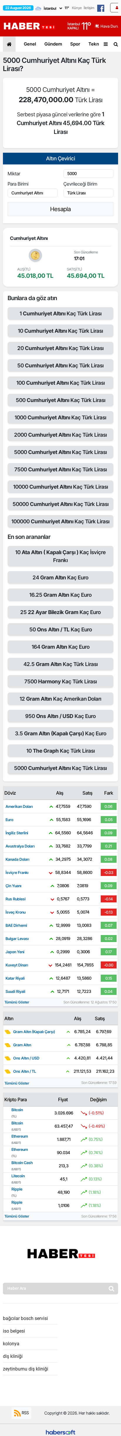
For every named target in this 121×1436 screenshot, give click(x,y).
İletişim (89, 8)
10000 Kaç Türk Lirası (60, 487)
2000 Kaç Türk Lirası (60, 435)
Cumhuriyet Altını (49, 60)
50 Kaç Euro (60, 629)
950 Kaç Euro (60, 716)
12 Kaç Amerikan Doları (60, 699)
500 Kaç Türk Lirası (60, 400)
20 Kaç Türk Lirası (60, 348)
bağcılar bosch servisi (25, 1318)
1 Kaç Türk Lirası (61, 313)
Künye (77, 8)
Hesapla (60, 209)
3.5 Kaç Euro (60, 733)
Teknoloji (98, 44)
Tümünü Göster (16, 1002)
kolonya (11, 1343)
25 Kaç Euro (60, 612)
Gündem (53, 44)
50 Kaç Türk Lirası (60, 365)
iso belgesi (14, 1331)
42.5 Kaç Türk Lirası (60, 664)
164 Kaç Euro (61, 647)
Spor (75, 44)
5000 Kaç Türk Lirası (60, 452)
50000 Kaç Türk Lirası (61, 504)
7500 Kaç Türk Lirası (60, 469)
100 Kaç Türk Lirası (60, 383)
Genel (30, 44)
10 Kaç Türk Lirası (60, 331)
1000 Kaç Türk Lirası (60, 417)
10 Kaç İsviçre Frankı (60, 556)
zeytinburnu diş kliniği (25, 1369)
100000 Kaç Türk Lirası (60, 521)
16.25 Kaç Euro (60, 595)
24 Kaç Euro (60, 577)
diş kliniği (13, 1356)
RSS (25, 1412)
